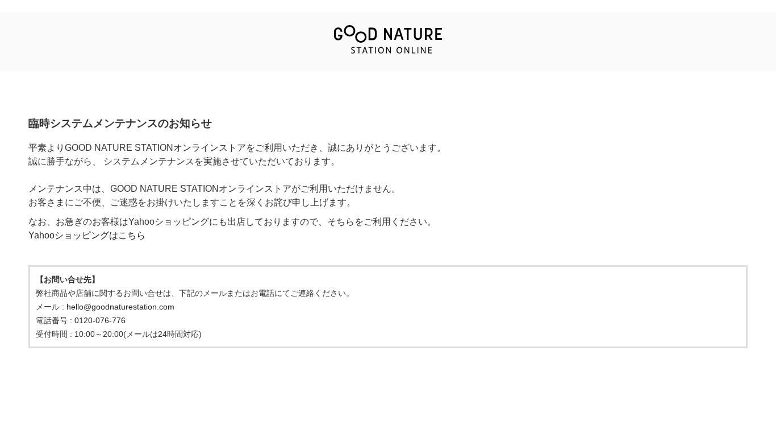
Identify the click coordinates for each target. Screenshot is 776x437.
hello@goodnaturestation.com (120, 306)
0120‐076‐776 (100, 320)
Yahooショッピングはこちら (86, 235)
